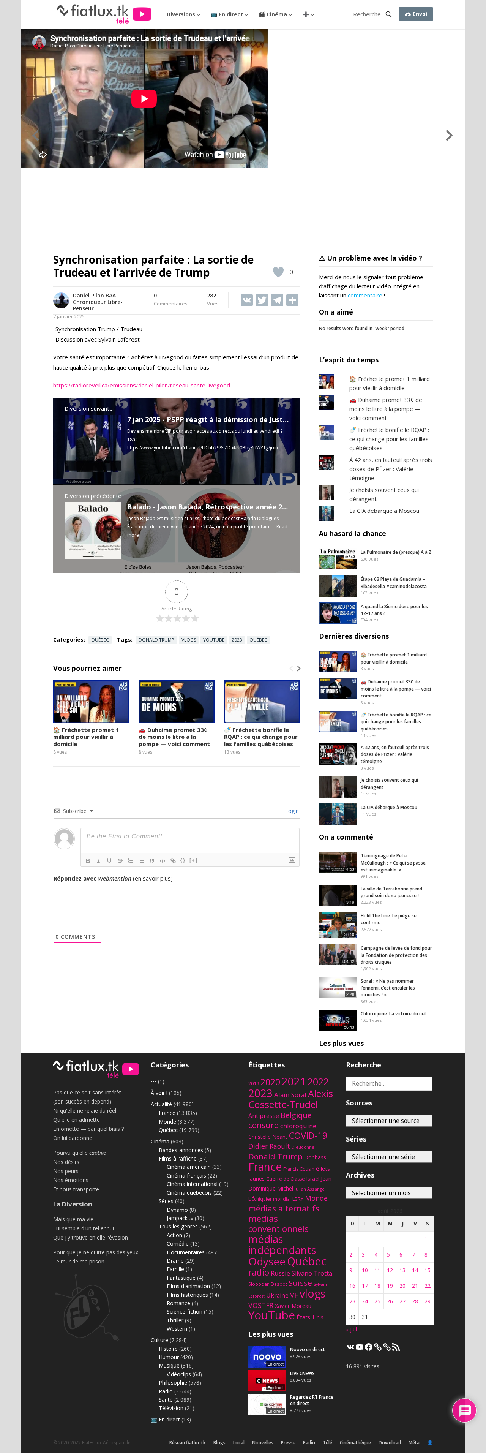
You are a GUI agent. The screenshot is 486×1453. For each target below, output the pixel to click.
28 (415, 1301)
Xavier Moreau (293, 1305)
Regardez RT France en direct (311, 1400)
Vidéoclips (179, 1374)
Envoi (419, 13)
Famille (175, 1269)
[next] (298, 668)
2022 (318, 1081)
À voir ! (159, 1092)
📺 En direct (227, 14)
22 (427, 1285)
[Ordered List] (130, 860)
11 (377, 1270)
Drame (175, 1260)
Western (177, 1328)
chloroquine (298, 1125)
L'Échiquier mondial (269, 1199)
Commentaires (171, 299)
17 (365, 1285)
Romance (178, 1303)
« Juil (351, 1329)
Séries (166, 1201)
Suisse (300, 1283)
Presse (288, 1442)
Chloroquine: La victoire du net (393, 1013)
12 (390, 1270)
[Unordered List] (141, 860)
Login (291, 810)
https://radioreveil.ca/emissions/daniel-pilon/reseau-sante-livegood (141, 385)
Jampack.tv (180, 1218)
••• (153, 1081)
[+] (193, 860)
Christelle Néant (267, 1136)
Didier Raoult (269, 1146)
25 (377, 1301)
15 (427, 1270)
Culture (159, 1340)
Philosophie (173, 1382)
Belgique (296, 1115)
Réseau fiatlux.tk (187, 1442)
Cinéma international (192, 1183)
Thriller (175, 1320)
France (167, 1112)
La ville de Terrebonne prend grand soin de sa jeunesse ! (391, 892)
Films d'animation (188, 1286)
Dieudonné (303, 1147)
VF (294, 1295)
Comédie (178, 1243)
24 (365, 1301)
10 (365, 1270)
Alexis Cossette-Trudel (290, 1099)
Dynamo (177, 1209)
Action (174, 1235)
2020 (270, 1082)
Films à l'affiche (178, 1158)
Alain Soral (290, 1094)
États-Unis (310, 1317)
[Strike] (120, 860)
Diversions (181, 14)
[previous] (291, 668)
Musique (169, 1365)
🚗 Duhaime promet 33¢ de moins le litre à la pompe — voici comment (174, 737)
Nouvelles (262, 1442)
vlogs (188, 640)
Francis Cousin (298, 1169)
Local (239, 1442)
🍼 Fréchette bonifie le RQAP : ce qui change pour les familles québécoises (261, 737)
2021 (294, 1081)
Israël (312, 1178)
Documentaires (186, 1252)
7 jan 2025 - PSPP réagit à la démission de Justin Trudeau (223, 419)
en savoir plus (153, 878)
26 (390, 1301)
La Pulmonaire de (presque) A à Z (396, 552)
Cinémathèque (355, 1442)
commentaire (365, 295)
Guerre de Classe (285, 1179)
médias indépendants (282, 1244)
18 (377, 1285)
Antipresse (263, 1115)
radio (258, 1272)
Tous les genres (178, 1226)
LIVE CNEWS (302, 1373)
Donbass (315, 1157)
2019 (253, 1083)
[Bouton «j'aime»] (278, 272)
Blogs (219, 1442)
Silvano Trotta (312, 1273)
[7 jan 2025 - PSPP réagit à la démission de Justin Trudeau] (93, 469)
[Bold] (88, 860)
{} (183, 860)
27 (402, 1301)
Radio (166, 1391)
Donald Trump (156, 640)
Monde (167, 1121)
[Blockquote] (152, 860)
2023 (237, 640)
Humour (169, 1357)
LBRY (297, 1199)
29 (427, 1301)
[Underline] (109, 860)
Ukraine (277, 1295)
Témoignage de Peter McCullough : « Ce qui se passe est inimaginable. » (393, 862)
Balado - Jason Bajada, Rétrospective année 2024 (210, 506)
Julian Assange (310, 1189)
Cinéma (160, 1141)
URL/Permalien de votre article (94, 886)
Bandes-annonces (181, 1150)
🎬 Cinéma (273, 14)
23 (352, 1301)
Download (390, 1442)
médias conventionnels (278, 1224)
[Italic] (98, 860)
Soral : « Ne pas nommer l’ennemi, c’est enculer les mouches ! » (388, 988)
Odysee (267, 1261)
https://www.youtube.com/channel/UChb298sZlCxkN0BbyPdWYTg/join (202, 447)
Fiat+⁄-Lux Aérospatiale (106, 1442)
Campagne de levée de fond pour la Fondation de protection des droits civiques (396, 955)
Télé (327, 1442)
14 (415, 1270)
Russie (280, 1273)
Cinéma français (186, 1175)
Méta (414, 1442)
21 (415, 1285)
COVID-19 (308, 1135)
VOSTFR (260, 1305)
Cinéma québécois (189, 1192)
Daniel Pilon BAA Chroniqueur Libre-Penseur (98, 302)
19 (390, 1285)
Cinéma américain (189, 1166)
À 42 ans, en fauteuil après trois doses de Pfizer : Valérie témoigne (390, 469)
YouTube (213, 640)
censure (263, 1125)
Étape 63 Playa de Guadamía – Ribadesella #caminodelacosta (394, 582)
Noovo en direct (307, 1349)
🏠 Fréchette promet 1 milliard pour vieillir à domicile (86, 737)
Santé (166, 1399)
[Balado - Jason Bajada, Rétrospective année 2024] (93, 557)
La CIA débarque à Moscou (384, 510)
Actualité (161, 1104)
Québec (100, 640)
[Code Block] (162, 860)
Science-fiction (184, 1311)
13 (402, 1270)
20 (402, 1285)
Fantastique (181, 1277)
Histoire (168, 1348)
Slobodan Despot (267, 1284)
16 (352, 1285)
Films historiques (187, 1294)
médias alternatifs (283, 1208)
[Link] (173, 860)
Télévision (171, 1408)
